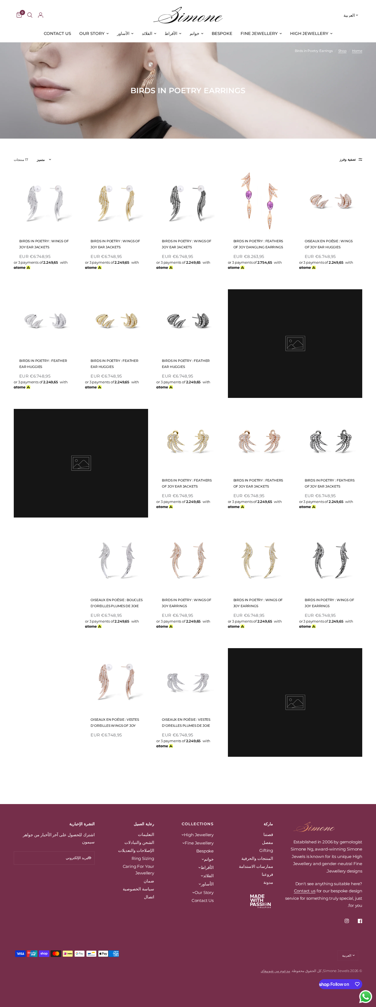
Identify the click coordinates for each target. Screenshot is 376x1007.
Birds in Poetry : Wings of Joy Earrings (329, 603)
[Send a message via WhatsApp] (365, 996)
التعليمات (146, 834)
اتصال (149, 896)
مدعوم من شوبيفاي (275, 971)
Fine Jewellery (259, 33)
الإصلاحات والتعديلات (136, 850)
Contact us (304, 890)
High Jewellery (309, 33)
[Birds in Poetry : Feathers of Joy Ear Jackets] (330, 440)
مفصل (267, 842)
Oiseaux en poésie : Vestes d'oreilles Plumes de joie (186, 722)
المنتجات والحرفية (257, 858)
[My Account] (40, 15)
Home (357, 51)
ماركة (268, 824)
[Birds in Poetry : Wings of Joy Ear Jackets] (187, 201)
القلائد (147, 33)
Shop (342, 51)
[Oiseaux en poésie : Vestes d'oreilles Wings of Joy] (116, 679)
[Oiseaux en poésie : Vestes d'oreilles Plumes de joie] (187, 679)
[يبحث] (29, 15)
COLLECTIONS (198, 824)
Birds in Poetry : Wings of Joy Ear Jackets (186, 244)
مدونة (268, 882)
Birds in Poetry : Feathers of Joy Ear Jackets (330, 483)
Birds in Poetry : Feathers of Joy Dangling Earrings (258, 244)
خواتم (194, 33)
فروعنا (267, 874)
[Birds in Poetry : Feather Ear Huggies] (187, 320)
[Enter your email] (89, 858)
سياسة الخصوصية (138, 889)
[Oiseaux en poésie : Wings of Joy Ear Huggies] (330, 201)
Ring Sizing (143, 858)
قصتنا (268, 834)
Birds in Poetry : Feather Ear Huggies (186, 364)
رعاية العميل (144, 824)
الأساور (123, 33)
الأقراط (171, 33)
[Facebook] (356, 921)
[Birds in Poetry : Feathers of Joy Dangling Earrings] (259, 201)
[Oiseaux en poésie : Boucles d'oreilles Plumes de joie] (116, 560)
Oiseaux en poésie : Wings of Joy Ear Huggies (329, 244)
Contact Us (57, 33)
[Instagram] (343, 921)
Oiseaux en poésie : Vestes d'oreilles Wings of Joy (115, 722)
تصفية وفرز (348, 159)
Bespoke (222, 33)
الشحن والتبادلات (139, 842)
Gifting (266, 850)
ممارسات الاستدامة (256, 866)
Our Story (92, 33)
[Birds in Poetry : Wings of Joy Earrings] (330, 560)
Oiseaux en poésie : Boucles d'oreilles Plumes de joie (116, 603)
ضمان (149, 881)
